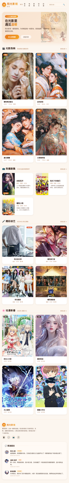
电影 (29, 5)
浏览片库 (26, 37)
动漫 (43, 5)
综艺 (38, 5)
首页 (24, 5)
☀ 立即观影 (12, 37)
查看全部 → (63, 48)
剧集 (34, 5)
